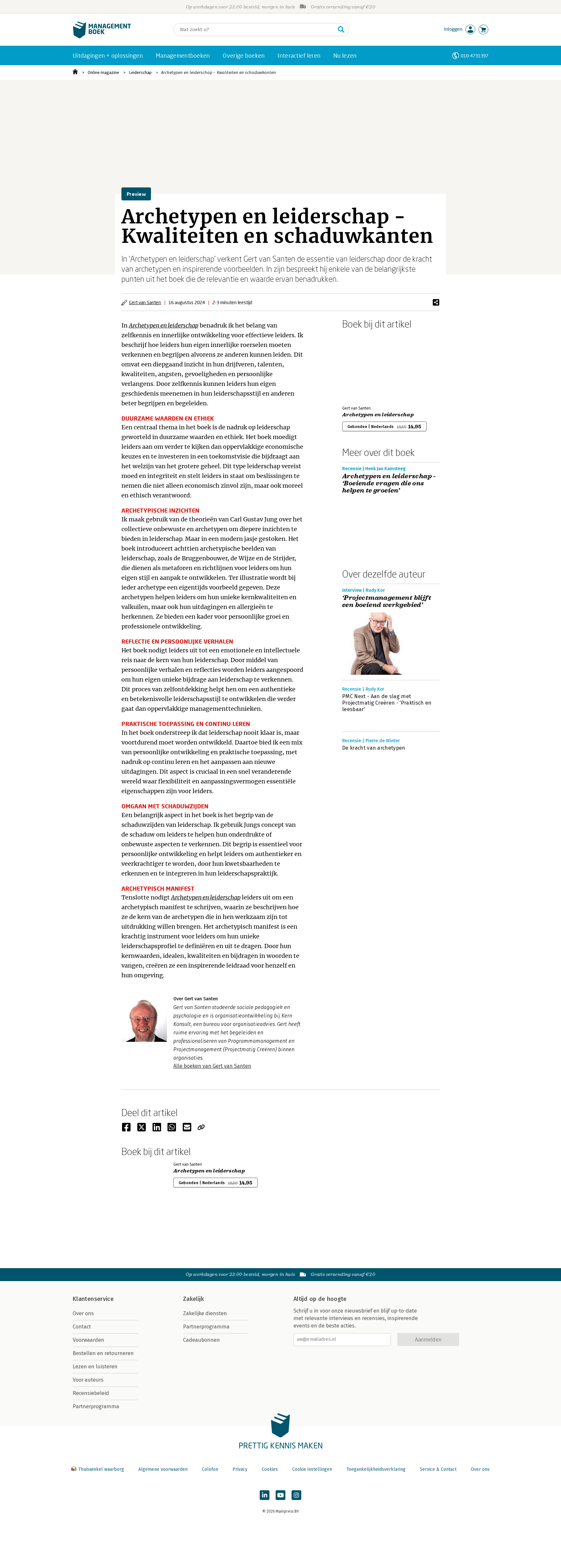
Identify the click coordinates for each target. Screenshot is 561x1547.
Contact (82, 1327)
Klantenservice (93, 1299)
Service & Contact (438, 1469)
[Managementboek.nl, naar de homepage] (102, 37)
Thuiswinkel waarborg (101, 1469)
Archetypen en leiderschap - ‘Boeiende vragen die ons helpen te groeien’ (389, 483)
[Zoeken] (341, 29)
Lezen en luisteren (95, 1366)
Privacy (239, 1469)
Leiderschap (140, 72)
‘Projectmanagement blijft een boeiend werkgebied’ (386, 601)
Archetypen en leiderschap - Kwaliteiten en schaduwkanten (218, 72)
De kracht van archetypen (373, 748)
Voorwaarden (88, 1340)
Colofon (210, 1469)
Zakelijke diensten (205, 1313)
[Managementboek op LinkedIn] (264, 1495)
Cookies (270, 1469)
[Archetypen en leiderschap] (365, 366)
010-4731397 (474, 55)
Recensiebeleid (91, 1393)
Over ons (83, 1313)
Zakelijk (193, 1299)
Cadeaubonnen (201, 1340)
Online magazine (103, 72)
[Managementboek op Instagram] (296, 1495)
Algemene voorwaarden (163, 1469)
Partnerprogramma (96, 1406)
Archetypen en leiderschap (378, 414)
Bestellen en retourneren (103, 1353)
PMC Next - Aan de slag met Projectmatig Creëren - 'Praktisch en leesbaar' (387, 702)
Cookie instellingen (312, 1469)
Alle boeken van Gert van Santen (212, 1066)
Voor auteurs (88, 1380)
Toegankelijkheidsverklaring (375, 1469)
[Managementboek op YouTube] (280, 1495)
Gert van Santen (145, 302)
